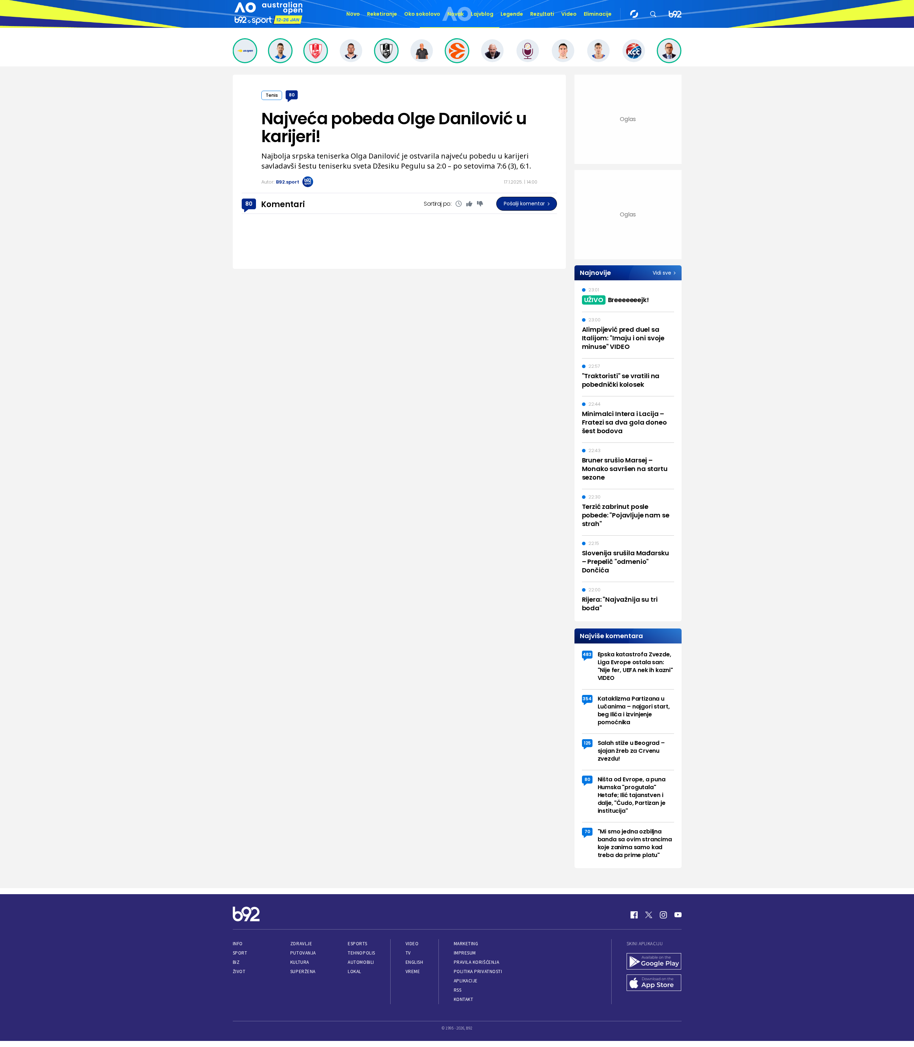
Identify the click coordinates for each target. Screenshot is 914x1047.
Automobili (361, 962)
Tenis (272, 95)
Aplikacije (466, 981)
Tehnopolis (361, 953)
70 (587, 831)
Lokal (354, 971)
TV (408, 953)
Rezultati (542, 13)
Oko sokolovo (422, 13)
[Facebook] (634, 914)
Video (569, 13)
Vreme (413, 971)
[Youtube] (678, 914)
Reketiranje (382, 13)
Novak (455, 13)
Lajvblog (482, 13)
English (414, 962)
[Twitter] (648, 914)
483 (587, 654)
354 (587, 699)
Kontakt (463, 999)
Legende (512, 13)
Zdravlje (301, 944)
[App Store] (654, 983)
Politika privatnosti (478, 971)
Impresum (465, 953)
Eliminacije (598, 13)
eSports (357, 944)
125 (587, 743)
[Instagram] (663, 914)
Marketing (466, 944)
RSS (458, 990)
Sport (240, 953)
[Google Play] (654, 962)
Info (238, 944)
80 (292, 95)
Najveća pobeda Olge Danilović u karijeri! (394, 127)
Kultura (299, 962)
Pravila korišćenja (476, 962)
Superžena (303, 971)
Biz (236, 962)
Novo (353, 13)
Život (239, 971)
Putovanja (303, 953)
